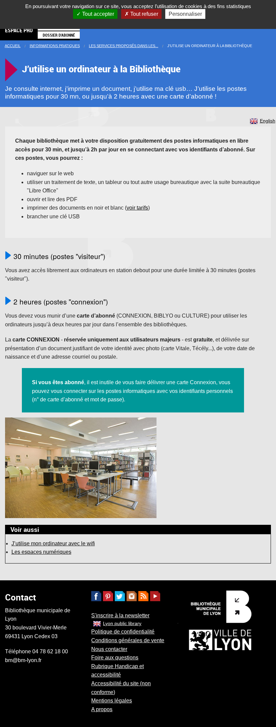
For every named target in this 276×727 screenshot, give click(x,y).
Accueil (13, 46)
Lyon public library (122, 623)
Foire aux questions (114, 657)
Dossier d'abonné (59, 35)
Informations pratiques (55, 46)
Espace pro (19, 30)
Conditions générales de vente (127, 640)
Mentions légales (111, 700)
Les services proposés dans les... (123, 46)
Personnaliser (185, 14)
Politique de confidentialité (122, 631)
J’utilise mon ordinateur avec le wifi (53, 543)
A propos (101, 709)
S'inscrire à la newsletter (120, 615)
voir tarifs (137, 208)
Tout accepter (97, 14)
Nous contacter (109, 649)
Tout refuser (143, 14)
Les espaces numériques (41, 552)
